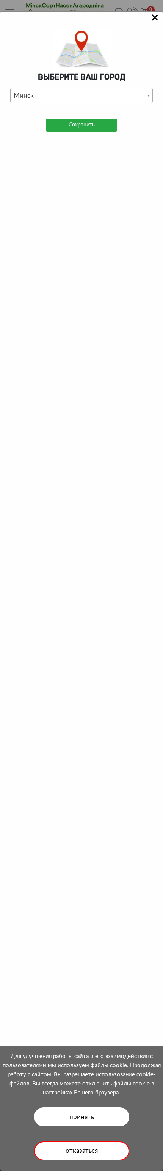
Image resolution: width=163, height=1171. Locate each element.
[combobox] (81, 95)
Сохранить (82, 125)
